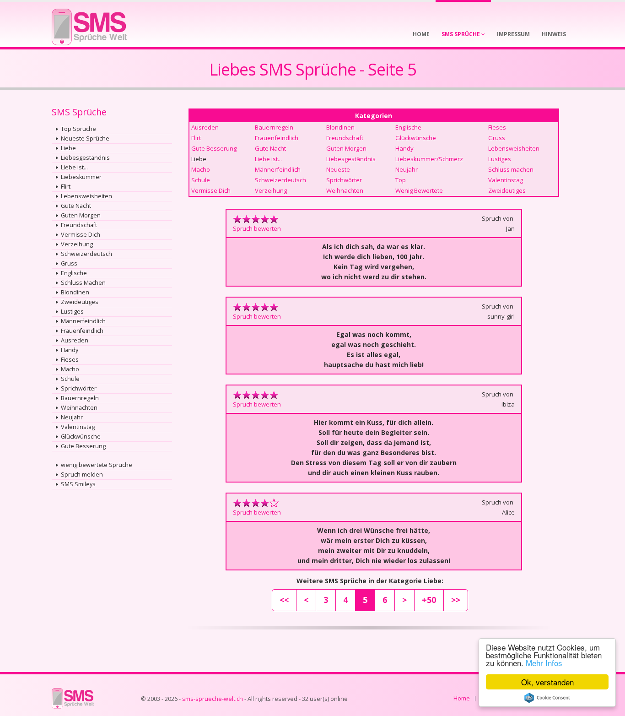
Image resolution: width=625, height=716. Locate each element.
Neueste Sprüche (85, 138)
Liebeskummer (81, 177)
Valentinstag (78, 427)
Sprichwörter (79, 388)
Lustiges (72, 311)
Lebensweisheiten (86, 196)
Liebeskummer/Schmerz (429, 159)
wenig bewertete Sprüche (96, 465)
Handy (69, 350)
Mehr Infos (544, 662)
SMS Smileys (78, 484)
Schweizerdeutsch (86, 254)
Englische (74, 273)
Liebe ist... (74, 167)
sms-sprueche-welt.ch (212, 699)
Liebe (68, 148)
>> (455, 599)
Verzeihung (77, 244)
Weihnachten (79, 408)
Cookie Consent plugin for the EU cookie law (547, 698)
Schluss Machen (83, 283)
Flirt (65, 186)
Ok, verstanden (547, 682)
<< (284, 599)
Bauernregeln (80, 398)
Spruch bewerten (257, 228)
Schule (70, 379)
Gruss (69, 263)
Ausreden (74, 340)
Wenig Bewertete (419, 190)
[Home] (89, 24)
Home (461, 698)
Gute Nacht (76, 206)
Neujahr (72, 417)
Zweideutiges (79, 302)
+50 (429, 599)
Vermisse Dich (80, 235)
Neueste (338, 169)
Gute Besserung (83, 446)
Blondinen (75, 292)
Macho (70, 369)
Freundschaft (79, 225)
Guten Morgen (81, 215)
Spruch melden (82, 474)
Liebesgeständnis (85, 158)
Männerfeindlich (83, 321)
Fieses (70, 359)
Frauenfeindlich (82, 331)
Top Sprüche (78, 129)
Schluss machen (510, 169)
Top (400, 180)
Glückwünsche (81, 436)
